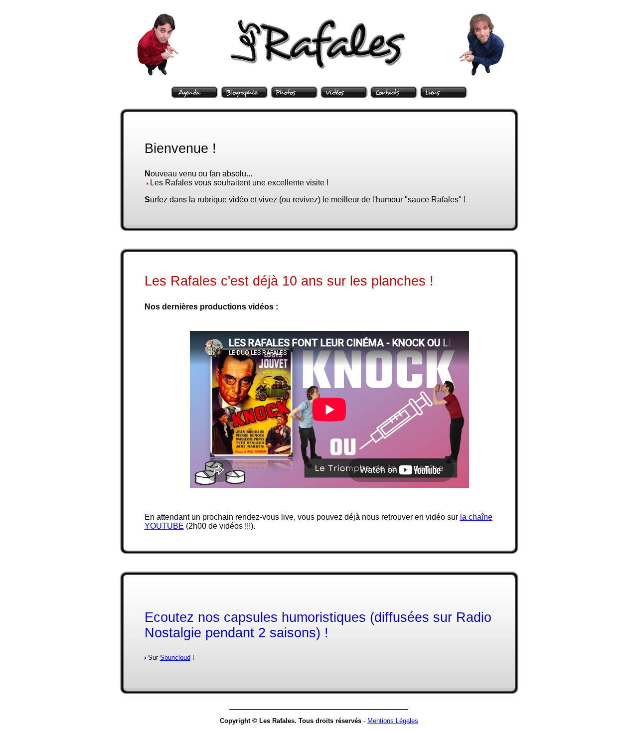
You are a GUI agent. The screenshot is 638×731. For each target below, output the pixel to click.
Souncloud (175, 657)
